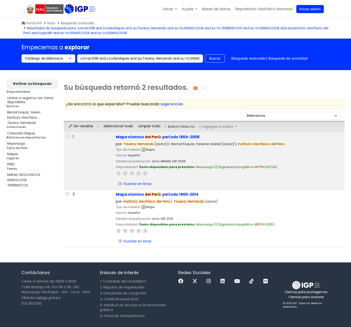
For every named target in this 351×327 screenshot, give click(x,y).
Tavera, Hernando (21, 123)
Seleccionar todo (118, 126)
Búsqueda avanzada (77, 23)
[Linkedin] (223, 281)
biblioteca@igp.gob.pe (41, 297)
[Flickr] (266, 281)
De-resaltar (83, 126)
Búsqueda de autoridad (288, 58)
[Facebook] (182, 281)
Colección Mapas (21, 133)
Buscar (215, 58)
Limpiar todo (149, 126)
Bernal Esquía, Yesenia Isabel (202, 144)
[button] (170, 9)
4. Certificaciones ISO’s (119, 299)
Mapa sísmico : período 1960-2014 (157, 194)
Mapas (12, 154)
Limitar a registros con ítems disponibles (30, 100)
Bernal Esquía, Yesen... (24, 112)
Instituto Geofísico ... (23, 117)
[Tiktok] (252, 281)
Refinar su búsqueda (32, 83)
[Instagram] (210, 281)
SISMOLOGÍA (17, 180)
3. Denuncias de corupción (123, 293)
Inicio (51, 23)
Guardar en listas (136, 183)
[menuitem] (263, 9)
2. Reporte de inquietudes (122, 287)
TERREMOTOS (17, 185)
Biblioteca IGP (80, 9)
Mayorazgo (16, 143)
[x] (196, 281)
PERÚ (11, 164)
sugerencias (171, 104)
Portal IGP (34, 23)
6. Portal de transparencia (122, 315)
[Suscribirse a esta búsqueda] (195, 88)
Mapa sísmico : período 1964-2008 (158, 136)
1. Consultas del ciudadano (123, 281)
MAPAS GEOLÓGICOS (23, 175)
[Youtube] (238, 281)
